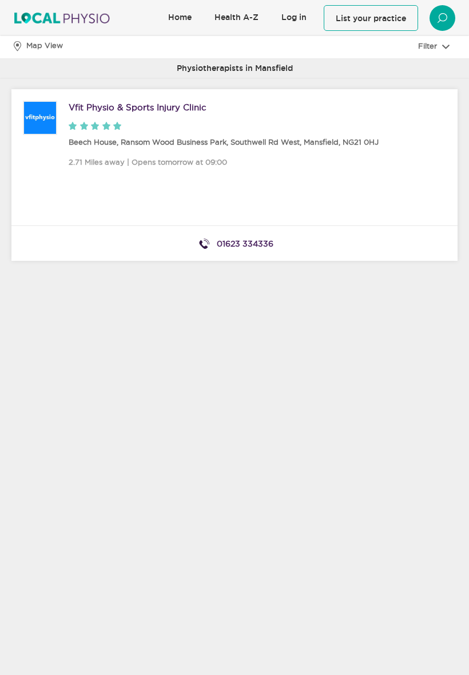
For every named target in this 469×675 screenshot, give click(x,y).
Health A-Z (236, 17)
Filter (428, 46)
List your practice (371, 18)
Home (180, 17)
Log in (294, 17)
